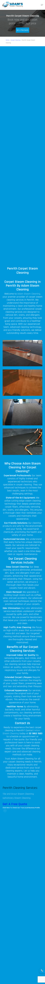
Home (7, 40)
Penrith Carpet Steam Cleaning (22, 270)
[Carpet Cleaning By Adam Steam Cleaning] (23, 383)
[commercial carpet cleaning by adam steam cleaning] (23, 413)
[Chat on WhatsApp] (42, 971)
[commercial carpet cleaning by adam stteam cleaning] (23, 353)
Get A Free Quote (22, 30)
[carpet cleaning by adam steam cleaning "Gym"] (23, 442)
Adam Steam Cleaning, (29, 293)
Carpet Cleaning (15, 40)
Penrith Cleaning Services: (20, 788)
